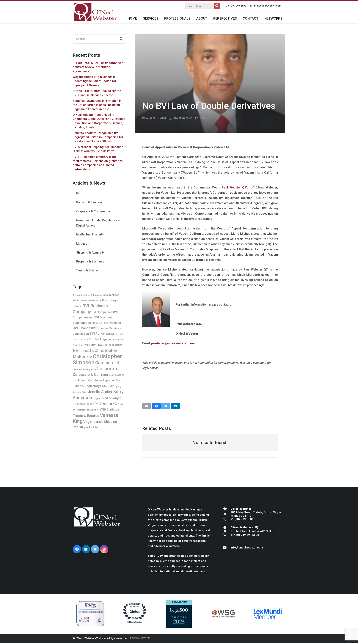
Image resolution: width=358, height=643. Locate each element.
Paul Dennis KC (106, 404)
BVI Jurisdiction (83, 339)
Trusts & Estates (87, 270)
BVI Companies (102, 312)
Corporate (108, 368)
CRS (75, 381)
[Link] (95, 12)
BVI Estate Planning (107, 323)
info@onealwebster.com (267, 5)
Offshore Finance (83, 404)
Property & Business (90, 261)
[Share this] (156, 406)
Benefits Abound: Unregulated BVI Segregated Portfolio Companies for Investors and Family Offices (98, 137)
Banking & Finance (89, 202)
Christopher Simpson (97, 359)
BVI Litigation (103, 339)
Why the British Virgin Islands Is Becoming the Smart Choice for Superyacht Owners (94, 81)
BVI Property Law (90, 345)
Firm (79, 193)
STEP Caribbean (109, 409)
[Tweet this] (165, 406)
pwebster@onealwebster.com (173, 343)
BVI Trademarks (112, 344)
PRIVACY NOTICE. (140, 638)
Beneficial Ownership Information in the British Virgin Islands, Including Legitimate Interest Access (97, 105)
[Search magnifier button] (217, 6)
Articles (204, 118)
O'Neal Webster (182, 118)
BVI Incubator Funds (115, 334)
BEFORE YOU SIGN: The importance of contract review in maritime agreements (99, 67)
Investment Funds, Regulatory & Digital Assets (98, 222)
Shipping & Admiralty (90, 252)
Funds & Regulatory (86, 386)
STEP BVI (94, 410)
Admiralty (96, 295)
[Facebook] (77, 549)
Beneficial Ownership (91, 300)
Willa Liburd (93, 427)
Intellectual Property (90, 234)
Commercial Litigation (84, 369)
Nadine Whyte (111, 398)
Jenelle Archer (100, 391)
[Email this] (146, 406)
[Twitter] (95, 549)
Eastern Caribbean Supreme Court (100, 380)
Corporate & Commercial (93, 211)
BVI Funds (97, 333)
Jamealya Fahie (80, 392)
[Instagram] (104, 549)
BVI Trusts (83, 350)
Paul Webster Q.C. (235, 187)
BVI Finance (81, 328)
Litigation (82, 243)
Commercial (107, 362)
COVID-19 (119, 375)
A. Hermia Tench (81, 295)
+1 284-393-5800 (237, 5)
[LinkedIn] (86, 549)
